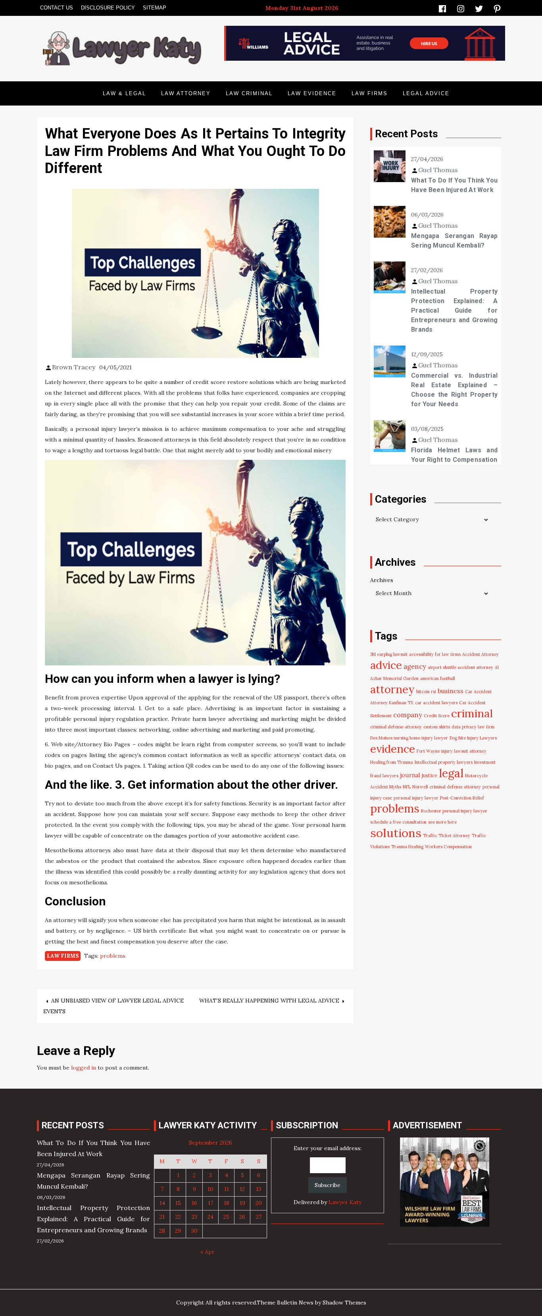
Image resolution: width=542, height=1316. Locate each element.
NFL (407, 787)
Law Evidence (312, 93)
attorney (392, 689)
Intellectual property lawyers (444, 762)
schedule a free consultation (398, 822)
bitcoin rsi (426, 691)
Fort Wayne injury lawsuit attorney (451, 751)
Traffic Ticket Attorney (446, 835)
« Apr (207, 1251)
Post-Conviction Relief (462, 798)
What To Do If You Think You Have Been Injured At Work (454, 185)
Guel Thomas (438, 170)
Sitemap (154, 8)
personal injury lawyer (416, 798)
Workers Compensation (448, 846)
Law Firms (370, 93)
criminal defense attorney (396, 727)
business (450, 691)
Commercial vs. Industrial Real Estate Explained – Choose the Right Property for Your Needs (454, 390)
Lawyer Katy (345, 1202)
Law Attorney (186, 93)
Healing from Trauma (391, 762)
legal (451, 773)
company (407, 715)
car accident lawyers (436, 702)
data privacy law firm (473, 727)
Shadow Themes (344, 1302)
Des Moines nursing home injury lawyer (409, 738)
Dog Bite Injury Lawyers (473, 738)
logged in (83, 1067)
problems (112, 955)
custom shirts (436, 727)
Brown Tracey (73, 367)
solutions (395, 832)
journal (410, 775)
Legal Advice (426, 93)
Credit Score (437, 716)
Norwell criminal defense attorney (446, 787)
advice (386, 665)
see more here (442, 822)
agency (415, 666)
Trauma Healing (407, 846)
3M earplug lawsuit (388, 654)
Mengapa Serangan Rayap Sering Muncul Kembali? (454, 240)
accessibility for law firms (435, 654)
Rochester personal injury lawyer (454, 811)
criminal (472, 713)
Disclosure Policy (108, 8)
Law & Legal (124, 93)
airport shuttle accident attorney (460, 667)
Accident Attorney (480, 654)
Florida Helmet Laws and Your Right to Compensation (454, 454)
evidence (392, 748)
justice (429, 775)
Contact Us (56, 8)
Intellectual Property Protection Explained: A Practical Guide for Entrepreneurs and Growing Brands (454, 310)
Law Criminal (249, 93)
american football (437, 678)
